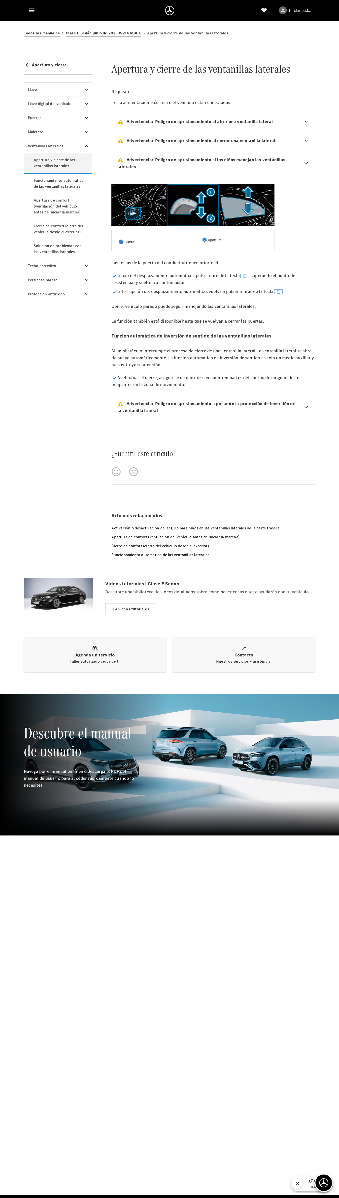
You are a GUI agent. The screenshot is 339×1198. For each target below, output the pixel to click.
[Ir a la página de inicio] (169, 10)
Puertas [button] (34, 117)
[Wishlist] (264, 10)
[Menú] (32, 10)
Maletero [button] (36, 131)
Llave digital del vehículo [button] (49, 103)
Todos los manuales (42, 33)
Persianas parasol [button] (43, 280)
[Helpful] (116, 471)
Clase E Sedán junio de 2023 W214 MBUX (103, 33)
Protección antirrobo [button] (46, 294)
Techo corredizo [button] (42, 265)
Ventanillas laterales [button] (45, 146)
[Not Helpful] (133, 471)
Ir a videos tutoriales (130, 609)
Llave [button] (32, 89)
